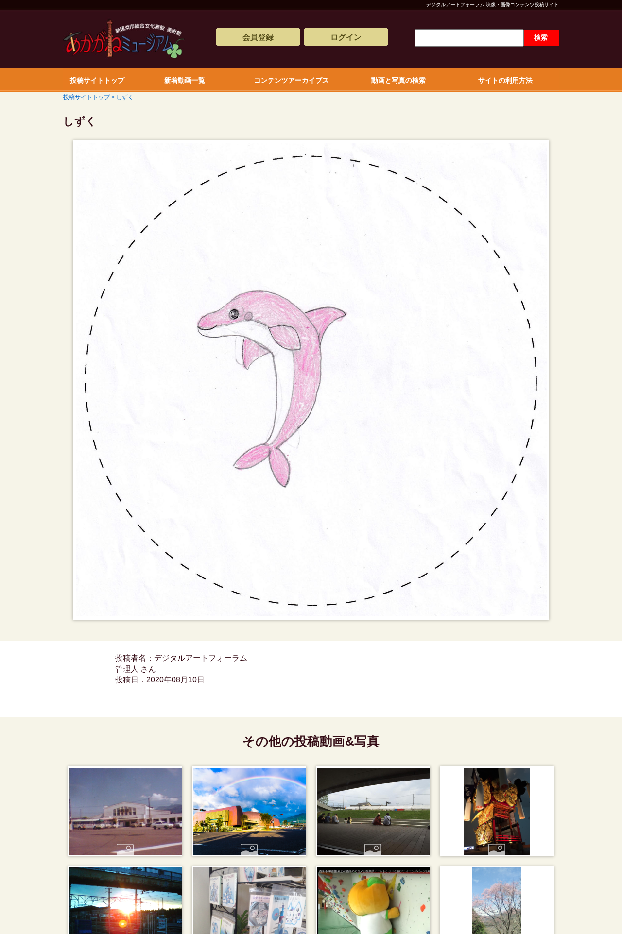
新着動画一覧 (184, 80)
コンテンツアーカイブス (291, 80)
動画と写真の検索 (398, 80)
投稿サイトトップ (97, 80)
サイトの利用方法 (505, 80)
